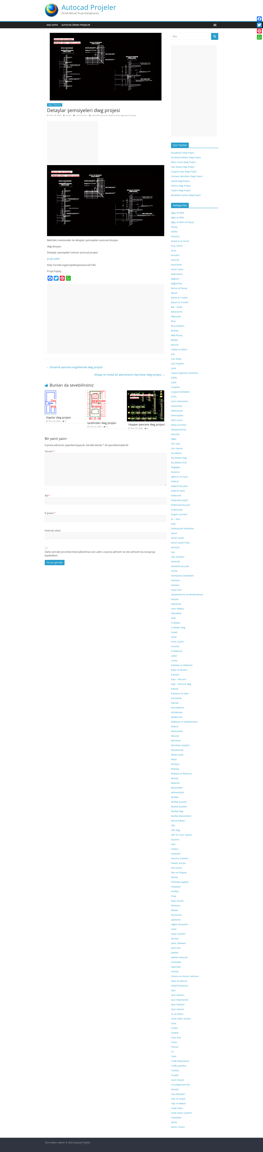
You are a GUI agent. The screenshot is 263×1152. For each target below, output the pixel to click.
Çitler (174, 382)
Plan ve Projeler (179, 872)
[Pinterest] (259, 31)
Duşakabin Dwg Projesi (182, 152)
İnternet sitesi (53, 530)
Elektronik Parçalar (180, 504)
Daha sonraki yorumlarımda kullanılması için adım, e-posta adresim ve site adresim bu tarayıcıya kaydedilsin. (100, 553)
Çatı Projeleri (177, 363)
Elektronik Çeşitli (179, 500)
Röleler (174, 910)
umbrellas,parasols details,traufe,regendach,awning (114, 115)
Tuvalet (175, 1075)
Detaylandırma (178, 429)
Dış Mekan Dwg (179, 457)
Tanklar (175, 1032)
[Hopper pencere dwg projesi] (145, 392)
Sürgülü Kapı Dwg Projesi (184, 171)
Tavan (174, 1042)
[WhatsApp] (259, 37)
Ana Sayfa (52, 24)
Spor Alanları (177, 995)
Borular (175, 344)
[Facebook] (259, 19)
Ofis (173, 825)
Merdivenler (177, 750)
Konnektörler (177, 707)
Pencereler (176, 867)
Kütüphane (176, 712)
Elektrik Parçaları (179, 486)
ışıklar (174, 655)
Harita (174, 570)
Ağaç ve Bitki (177, 217)
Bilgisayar (176, 316)
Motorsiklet (176, 787)
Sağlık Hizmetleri (179, 924)
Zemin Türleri (178, 1127)
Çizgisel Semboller (180, 391)
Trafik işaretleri (178, 1065)
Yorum (49, 451)
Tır (172, 1051)
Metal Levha (177, 754)
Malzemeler (177, 731)
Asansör (175, 259)
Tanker (174, 1028)
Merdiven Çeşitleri (180, 745)
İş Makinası (176, 651)
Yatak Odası (177, 1108)
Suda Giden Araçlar (181, 1018)
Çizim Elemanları (179, 401)
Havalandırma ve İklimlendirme (187, 594)
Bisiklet (174, 330)
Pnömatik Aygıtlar (180, 881)
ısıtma (174, 660)
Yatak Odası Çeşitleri (181, 1112)
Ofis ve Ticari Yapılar (181, 834)
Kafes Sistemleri (179, 669)
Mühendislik (177, 792)
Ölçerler (175, 839)
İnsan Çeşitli (177, 641)
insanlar (175, 646)
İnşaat (174, 632)
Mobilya (175, 768)
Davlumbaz (176, 406)
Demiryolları (177, 415)
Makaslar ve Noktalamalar (184, 721)
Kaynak (174, 702)
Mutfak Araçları (179, 801)
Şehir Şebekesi (178, 943)
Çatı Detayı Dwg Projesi (183, 166)
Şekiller (175, 952)
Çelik (173, 368)
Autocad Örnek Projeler (75, 24)
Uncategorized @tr (180, 1084)
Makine (175, 726)
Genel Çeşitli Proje (180, 542)
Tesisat (174, 1046)
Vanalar (175, 1089)
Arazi (173, 250)
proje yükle (53, 258)
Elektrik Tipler (178, 490)
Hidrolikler (176, 613)
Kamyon (175, 674)
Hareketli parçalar (180, 566)
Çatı (173, 354)
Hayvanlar (176, 603)
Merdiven (176, 740)
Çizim (174, 396)
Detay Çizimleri (178, 424)
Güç (173, 552)
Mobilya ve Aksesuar (181, 773)
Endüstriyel (177, 509)
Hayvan (175, 599)
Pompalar (176, 886)
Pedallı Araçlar (178, 863)
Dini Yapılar (177, 448)
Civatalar (175, 387)
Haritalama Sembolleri (182, 575)
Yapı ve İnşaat (178, 1098)
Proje (173, 896)
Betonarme (176, 311)
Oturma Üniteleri (179, 858)
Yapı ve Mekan (178, 1103)
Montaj (174, 778)
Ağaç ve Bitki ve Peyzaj (182, 222)
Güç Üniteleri (177, 556)
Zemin (174, 1122)
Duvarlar (175, 471)
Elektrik (175, 481)
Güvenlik (175, 561)
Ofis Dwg (175, 830)
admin (69, 115)
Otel (173, 844)
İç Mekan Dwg (178, 627)
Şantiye (175, 938)
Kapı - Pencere (55, 105)
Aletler (174, 231)
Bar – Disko (176, 307)
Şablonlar (176, 919)
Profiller (175, 891)
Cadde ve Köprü (179, 349)
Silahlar (175, 971)
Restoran (175, 905)
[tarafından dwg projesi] (96, 392)
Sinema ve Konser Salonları (185, 976)
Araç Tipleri (177, 245)
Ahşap (174, 226)
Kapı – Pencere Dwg (181, 684)
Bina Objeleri (177, 325)
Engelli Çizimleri (179, 514)
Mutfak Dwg (177, 811)
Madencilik (176, 717)
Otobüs (175, 849)
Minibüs (175, 764)
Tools (173, 1056)
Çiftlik (174, 377)
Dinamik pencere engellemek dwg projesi (74, 367)
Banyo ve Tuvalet (179, 302)
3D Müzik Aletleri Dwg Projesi (186, 157)
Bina (173, 321)
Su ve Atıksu (177, 1013)
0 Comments (81, 115)
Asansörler (176, 264)
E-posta (50, 513)
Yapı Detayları (178, 1094)
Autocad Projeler (88, 7)
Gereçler (175, 547)
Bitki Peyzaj (176, 335)
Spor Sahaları (178, 1004)
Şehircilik (175, 947)
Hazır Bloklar (177, 608)
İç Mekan (175, 622)
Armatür (175, 255)
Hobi (173, 618)
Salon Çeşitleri (178, 933)
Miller (174, 759)
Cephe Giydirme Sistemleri (184, 373)
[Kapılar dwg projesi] (50, 392)
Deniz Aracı (177, 420)
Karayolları (176, 698)
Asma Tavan (177, 269)
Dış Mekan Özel (179, 462)
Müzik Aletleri (178, 820)
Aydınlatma (177, 274)
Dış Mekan (176, 453)
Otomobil (176, 853)
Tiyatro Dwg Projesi (181, 190)
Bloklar (174, 340)
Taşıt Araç (176, 1037)
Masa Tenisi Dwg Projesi (183, 162)
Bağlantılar (176, 283)
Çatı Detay (176, 358)
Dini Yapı (175, 443)
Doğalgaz (175, 467)
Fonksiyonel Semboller (182, 528)
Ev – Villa (175, 519)
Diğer (174, 439)
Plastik (174, 877)
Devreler (175, 434)
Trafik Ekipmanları (180, 1061)
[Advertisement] (72, 142)
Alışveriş (175, 236)
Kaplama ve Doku (180, 693)
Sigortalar (176, 966)
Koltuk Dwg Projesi (180, 181)
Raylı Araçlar (177, 900)
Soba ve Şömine (179, 980)
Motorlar (175, 783)
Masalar (175, 735)
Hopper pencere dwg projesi (146, 424)
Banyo (174, 292)
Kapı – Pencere (178, 679)
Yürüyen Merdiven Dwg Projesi (186, 176)
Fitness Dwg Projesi (181, 185)
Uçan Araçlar (177, 1079)
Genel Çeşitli (177, 537)
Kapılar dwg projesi (58, 417)
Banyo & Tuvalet (179, 297)
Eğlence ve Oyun (179, 476)
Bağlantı (175, 278)
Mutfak (174, 797)
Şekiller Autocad (179, 957)
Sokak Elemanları (179, 985)
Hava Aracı (176, 589)
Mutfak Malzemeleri (181, 816)
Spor (173, 990)
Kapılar (174, 688)
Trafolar (175, 1070)
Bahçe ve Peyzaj (179, 288)
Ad (47, 495)
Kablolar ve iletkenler (182, 665)
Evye (173, 523)
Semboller (176, 962)
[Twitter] (259, 25)
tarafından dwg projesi (101, 423)
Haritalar (175, 580)
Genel (174, 533)
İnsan (174, 636)
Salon (174, 929)
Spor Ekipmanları (180, 999)
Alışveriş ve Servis (180, 241)
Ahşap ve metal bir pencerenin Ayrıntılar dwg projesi (129, 374)
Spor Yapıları (177, 1009)
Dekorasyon (177, 410)
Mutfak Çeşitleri (179, 806)
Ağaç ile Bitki (177, 212)
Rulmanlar (176, 914)
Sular (173, 1023)
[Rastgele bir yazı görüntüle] (215, 25)
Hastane (175, 585)
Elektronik (176, 495)
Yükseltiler (176, 1117)
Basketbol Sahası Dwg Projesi (186, 195)
